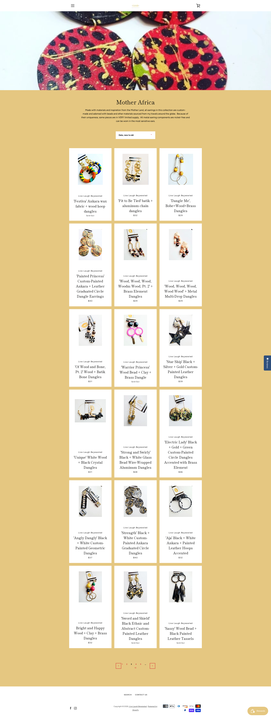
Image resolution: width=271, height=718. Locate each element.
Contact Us (141, 695)
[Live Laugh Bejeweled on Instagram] (75, 708)
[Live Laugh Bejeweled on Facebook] (70, 708)
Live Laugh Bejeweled (138, 706)
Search (128, 695)
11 (135, 668)
